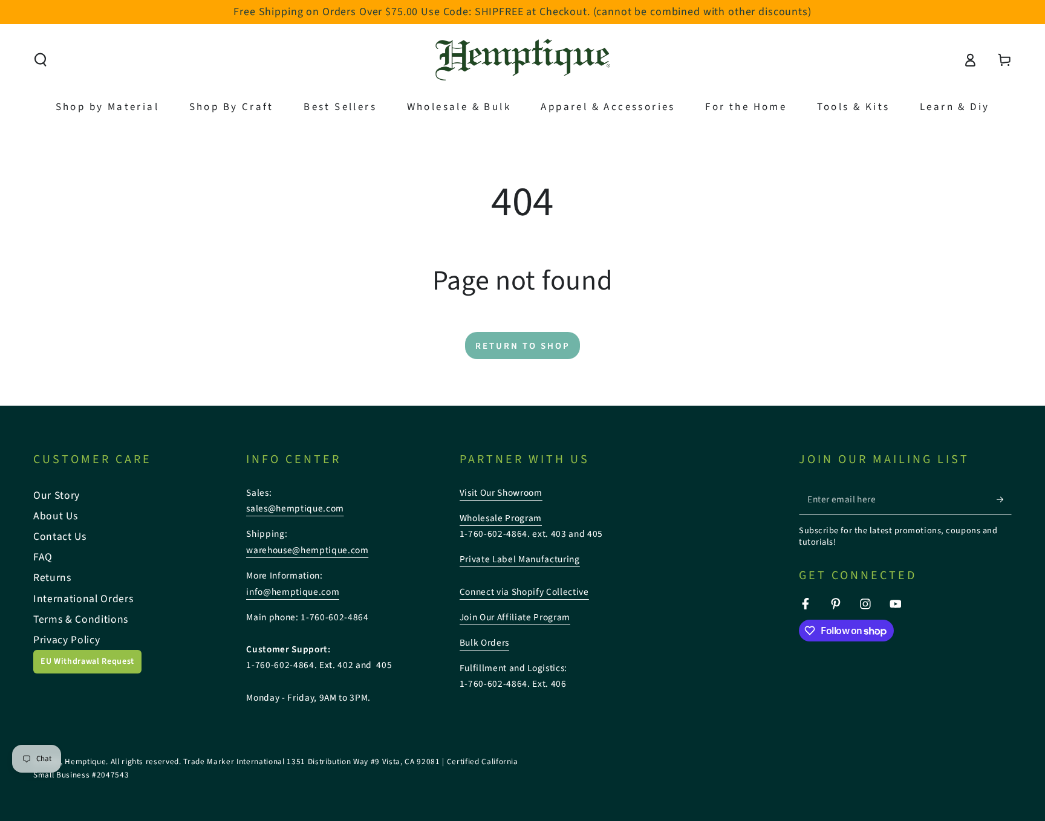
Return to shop (522, 346)
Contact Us (59, 536)
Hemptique (85, 761)
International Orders (83, 598)
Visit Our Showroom (501, 492)
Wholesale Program (501, 518)
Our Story (56, 495)
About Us (55, 516)
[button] (41, 59)
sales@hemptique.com (295, 508)
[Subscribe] (1004, 499)
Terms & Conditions (80, 619)
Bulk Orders (484, 642)
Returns (52, 577)
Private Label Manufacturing (520, 559)
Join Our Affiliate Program (515, 617)
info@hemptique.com (292, 592)
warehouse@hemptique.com (307, 550)
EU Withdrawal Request (87, 661)
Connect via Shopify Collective (524, 592)
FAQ (43, 557)
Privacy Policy (66, 639)
